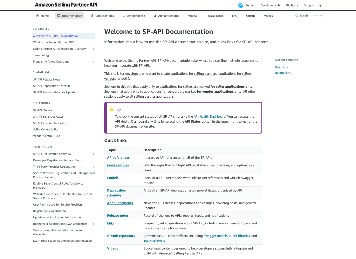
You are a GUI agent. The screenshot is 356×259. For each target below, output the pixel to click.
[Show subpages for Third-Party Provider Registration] (93, 166)
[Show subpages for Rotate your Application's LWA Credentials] (93, 224)
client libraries (239, 236)
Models (112, 178)
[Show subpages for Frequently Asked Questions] (93, 61)
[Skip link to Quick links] (101, 140)
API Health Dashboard (210, 116)
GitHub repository (121, 236)
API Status (292, 5)
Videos (112, 248)
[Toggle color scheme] (321, 5)
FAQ (110, 223)
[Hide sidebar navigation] (97, 132)
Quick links (281, 67)
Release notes (118, 215)
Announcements (120, 203)
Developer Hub (270, 5)
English (250, 5)
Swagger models (216, 236)
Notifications (283, 72)
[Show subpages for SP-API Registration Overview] (93, 154)
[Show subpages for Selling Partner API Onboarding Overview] (93, 49)
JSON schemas (154, 241)
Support (309, 5)
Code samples (118, 165)
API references (118, 157)
